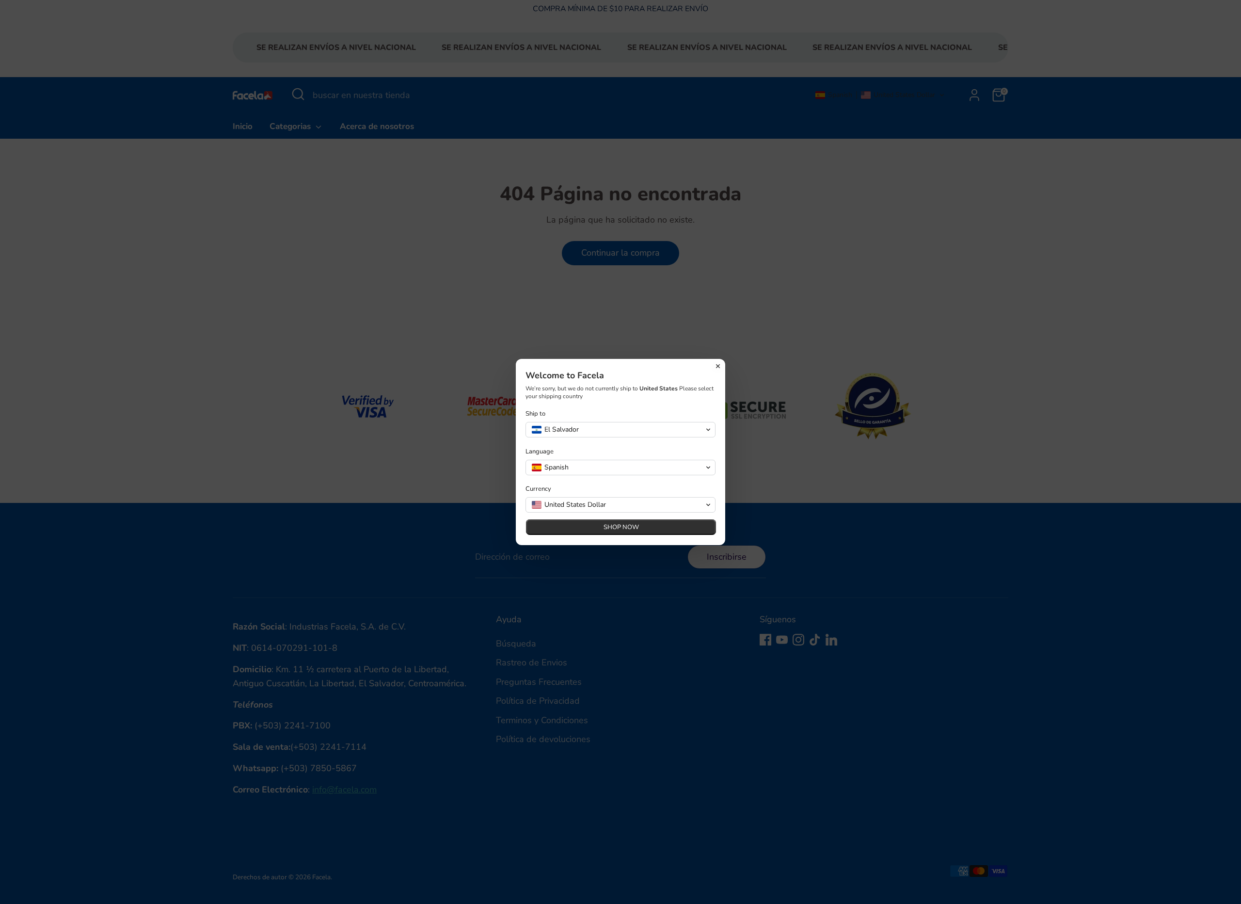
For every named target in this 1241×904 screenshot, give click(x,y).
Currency (538, 489)
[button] (620, 429)
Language (539, 452)
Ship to (535, 414)
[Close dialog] (718, 366)
